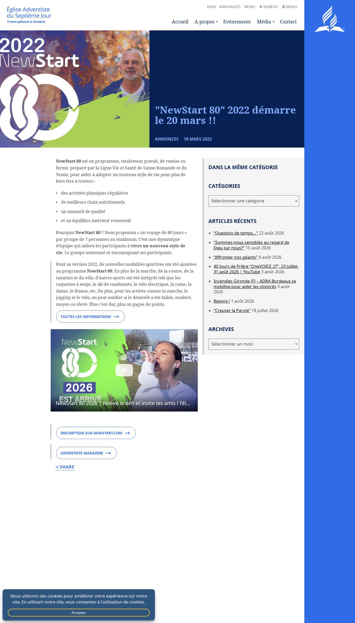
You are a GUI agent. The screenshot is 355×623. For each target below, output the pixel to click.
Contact (288, 21)
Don (211, 6)
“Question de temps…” (236, 233)
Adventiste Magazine (82, 452)
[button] (124, 370)
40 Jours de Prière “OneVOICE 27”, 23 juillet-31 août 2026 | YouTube (256, 269)
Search (270, 6)
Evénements (237, 21)
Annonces (230, 6)
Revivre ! (222, 301)
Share (67, 467)
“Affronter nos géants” (236, 257)
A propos (204, 21)
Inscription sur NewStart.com (91, 432)
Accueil (180, 21)
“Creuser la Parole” (232, 310)
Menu (291, 6)
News (249, 6)
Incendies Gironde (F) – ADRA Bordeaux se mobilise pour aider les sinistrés (255, 283)
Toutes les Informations (86, 316)
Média (264, 21)
